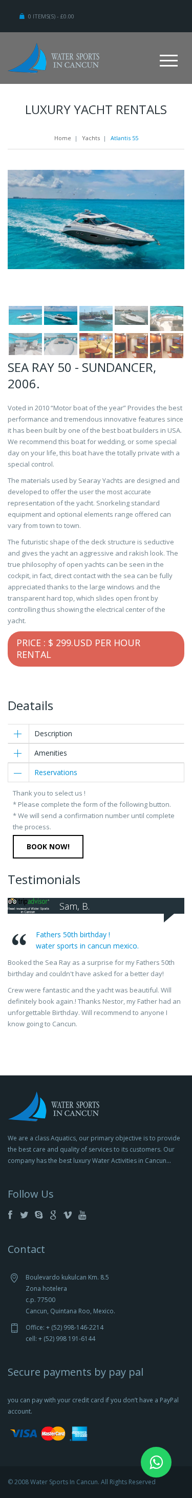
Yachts (91, 138)
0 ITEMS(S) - (51, 16)
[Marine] (53, 56)
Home (62, 138)
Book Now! (48, 846)
